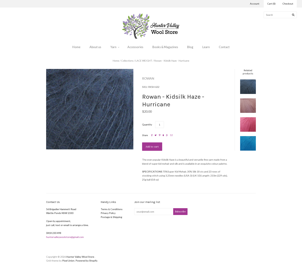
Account (254, 3)
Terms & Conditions (112, 209)
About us (95, 47)
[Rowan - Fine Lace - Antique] (248, 105)
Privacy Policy (108, 212)
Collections (127, 60)
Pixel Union (68, 260)
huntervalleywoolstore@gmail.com (65, 236)
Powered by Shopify (86, 260)
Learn (206, 47)
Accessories (135, 47)
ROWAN (148, 78)
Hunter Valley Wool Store (80, 256)
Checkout (287, 3)
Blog (190, 47)
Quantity (147, 124)
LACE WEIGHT (143, 60)
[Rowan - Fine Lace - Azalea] (248, 124)
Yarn (113, 47)
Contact (224, 47)
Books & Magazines (165, 47)
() (271, 3)
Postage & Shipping (111, 217)
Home (76, 47)
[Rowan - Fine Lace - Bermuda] (248, 143)
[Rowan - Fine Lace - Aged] (248, 86)
